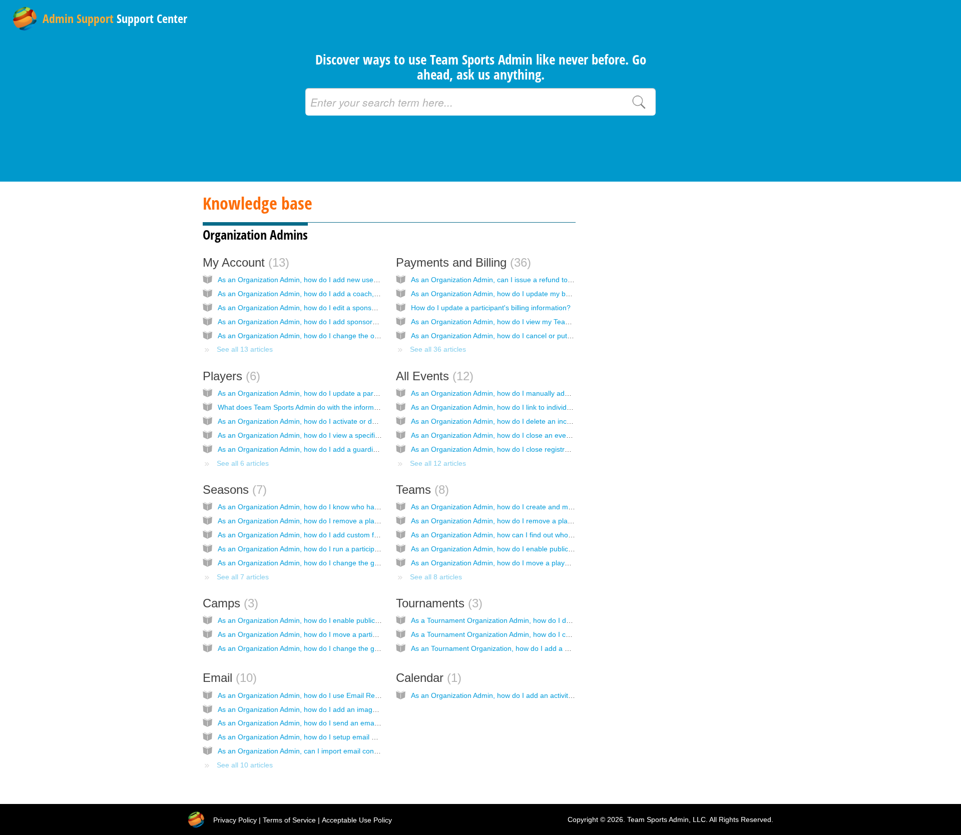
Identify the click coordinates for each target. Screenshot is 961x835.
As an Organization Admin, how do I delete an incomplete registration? (522, 421)
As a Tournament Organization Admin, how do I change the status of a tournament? (543, 634)
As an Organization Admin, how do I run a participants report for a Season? (336, 549)
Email (228, 677)
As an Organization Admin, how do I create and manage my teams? (518, 507)
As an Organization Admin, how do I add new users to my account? (324, 280)
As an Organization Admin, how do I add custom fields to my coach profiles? (338, 535)
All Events (432, 376)
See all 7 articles (243, 577)
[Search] (638, 102)
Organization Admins (255, 235)
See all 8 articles (436, 577)
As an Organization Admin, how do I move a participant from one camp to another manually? (364, 634)
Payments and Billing (461, 262)
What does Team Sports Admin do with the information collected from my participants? (354, 407)
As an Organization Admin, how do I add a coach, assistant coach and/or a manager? (353, 294)
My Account (244, 262)
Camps (228, 603)
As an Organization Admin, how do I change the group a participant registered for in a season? (367, 563)
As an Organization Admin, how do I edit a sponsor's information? (321, 308)
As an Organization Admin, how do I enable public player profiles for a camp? (339, 620)
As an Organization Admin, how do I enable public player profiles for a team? (532, 549)
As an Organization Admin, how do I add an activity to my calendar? (518, 695)
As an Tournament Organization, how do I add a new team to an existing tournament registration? (565, 648)
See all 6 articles (243, 463)
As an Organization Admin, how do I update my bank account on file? (520, 294)
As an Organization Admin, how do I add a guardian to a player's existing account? (348, 449)
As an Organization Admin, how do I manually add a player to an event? (524, 393)
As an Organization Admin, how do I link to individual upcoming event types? (531, 407)
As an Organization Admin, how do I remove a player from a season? (327, 521)
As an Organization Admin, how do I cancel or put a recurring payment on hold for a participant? (562, 336)
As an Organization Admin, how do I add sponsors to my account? (322, 322)
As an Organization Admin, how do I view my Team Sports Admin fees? (523, 322)
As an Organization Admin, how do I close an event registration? (512, 435)
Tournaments (437, 603)
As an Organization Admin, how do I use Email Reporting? (309, 695)
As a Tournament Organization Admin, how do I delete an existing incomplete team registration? (562, 620)
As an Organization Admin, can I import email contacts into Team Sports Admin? (344, 751)
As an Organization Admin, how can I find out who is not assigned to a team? (532, 535)
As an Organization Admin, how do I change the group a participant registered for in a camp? (365, 648)
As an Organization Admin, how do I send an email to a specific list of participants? (348, 723)
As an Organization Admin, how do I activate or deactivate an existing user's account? (353, 421)
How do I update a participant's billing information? (491, 308)
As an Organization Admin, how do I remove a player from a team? (516, 521)
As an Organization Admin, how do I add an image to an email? (317, 709)
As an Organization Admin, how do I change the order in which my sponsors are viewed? (358, 336)
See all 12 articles (438, 463)
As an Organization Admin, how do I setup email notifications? (315, 737)
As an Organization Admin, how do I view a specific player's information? (332, 435)
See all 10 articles (245, 765)
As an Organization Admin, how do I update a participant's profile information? (341, 393)
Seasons (233, 489)
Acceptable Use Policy (357, 820)
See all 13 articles (245, 349)
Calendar (426, 677)
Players (229, 376)
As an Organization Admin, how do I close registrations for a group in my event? (537, 449)
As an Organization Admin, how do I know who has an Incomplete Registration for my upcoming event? (381, 507)
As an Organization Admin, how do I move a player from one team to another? (534, 563)
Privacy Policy (235, 820)
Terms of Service (289, 820)
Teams (420, 489)
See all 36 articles (438, 349)
